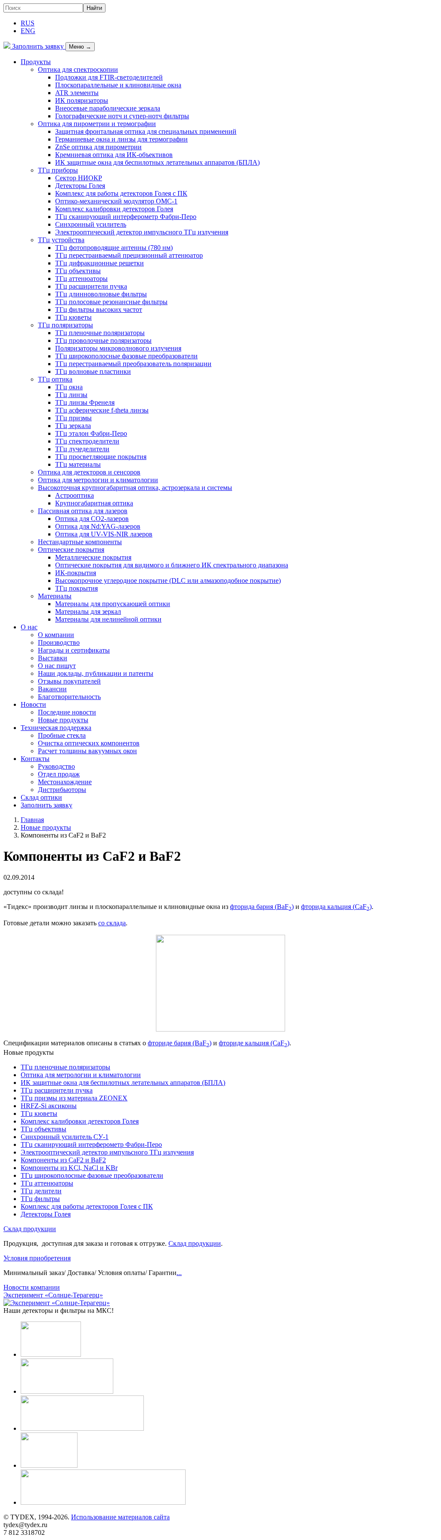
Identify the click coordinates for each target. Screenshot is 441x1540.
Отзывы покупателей (69, 681)
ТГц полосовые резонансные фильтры (111, 301)
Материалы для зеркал (88, 611)
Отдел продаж (59, 774)
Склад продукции (29, 1228)
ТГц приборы (58, 170)
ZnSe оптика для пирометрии (98, 147)
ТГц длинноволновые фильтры (101, 294)
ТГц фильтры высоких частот (98, 309)
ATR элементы (77, 92)
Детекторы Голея (80, 185)
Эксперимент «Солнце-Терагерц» (53, 1295)
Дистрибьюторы (62, 789)
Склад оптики (41, 797)
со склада (112, 923)
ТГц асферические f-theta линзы (102, 410)
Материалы (54, 596)
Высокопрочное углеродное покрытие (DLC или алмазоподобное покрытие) (168, 580)
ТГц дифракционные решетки (99, 263)
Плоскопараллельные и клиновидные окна (118, 85)
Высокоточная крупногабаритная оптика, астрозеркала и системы (135, 487)
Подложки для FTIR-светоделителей (109, 77)
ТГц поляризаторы (65, 325)
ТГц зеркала (73, 425)
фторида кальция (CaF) (336, 906)
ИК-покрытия (75, 572)
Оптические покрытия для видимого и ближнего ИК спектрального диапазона (171, 565)
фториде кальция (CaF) (254, 1043)
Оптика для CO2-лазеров (92, 518)
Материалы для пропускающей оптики (112, 603)
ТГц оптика (55, 379)
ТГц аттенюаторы (81, 278)
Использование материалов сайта (120, 1517)
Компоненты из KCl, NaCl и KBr (69, 1167)
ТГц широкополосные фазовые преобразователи (126, 356)
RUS (27, 23)
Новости (33, 704)
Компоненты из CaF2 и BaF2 (63, 1160)
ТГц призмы (73, 418)
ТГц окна (69, 387)
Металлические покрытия (93, 557)
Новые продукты (63, 720)
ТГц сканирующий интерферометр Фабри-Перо (125, 216)
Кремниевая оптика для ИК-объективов (114, 154)
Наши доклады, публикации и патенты (95, 673)
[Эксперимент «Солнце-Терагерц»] (56, 1302)
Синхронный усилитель (90, 224)
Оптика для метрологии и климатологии (98, 480)
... (179, 1272)
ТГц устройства (61, 239)
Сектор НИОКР (78, 178)
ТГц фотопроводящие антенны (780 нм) (114, 247)
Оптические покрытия (71, 549)
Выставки (52, 658)
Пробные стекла (62, 735)
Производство (59, 642)
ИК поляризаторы (81, 100)
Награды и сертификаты (74, 650)
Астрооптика (74, 495)
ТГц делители (41, 1191)
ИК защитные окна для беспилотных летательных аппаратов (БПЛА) (157, 162)
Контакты (35, 758)
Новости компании (31, 1287)
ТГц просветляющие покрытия (100, 456)
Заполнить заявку (37, 46)
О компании (56, 634)
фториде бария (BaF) (179, 1043)
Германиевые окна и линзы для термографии (121, 139)
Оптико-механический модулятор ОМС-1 (116, 201)
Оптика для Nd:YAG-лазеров (97, 526)
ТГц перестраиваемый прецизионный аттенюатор (129, 255)
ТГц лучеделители (82, 449)
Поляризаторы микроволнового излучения (118, 348)
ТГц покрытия (76, 588)
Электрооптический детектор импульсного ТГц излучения (141, 232)
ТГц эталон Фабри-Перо (91, 433)
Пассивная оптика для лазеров (82, 510)
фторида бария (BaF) (262, 906)
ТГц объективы (78, 270)
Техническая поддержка (56, 727)
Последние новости (67, 712)
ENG (28, 30)
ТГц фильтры (40, 1198)
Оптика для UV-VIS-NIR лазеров (103, 534)
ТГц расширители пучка (91, 286)
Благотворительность (69, 696)
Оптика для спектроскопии (78, 69)
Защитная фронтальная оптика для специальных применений (145, 131)
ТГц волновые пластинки (93, 371)
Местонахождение (65, 781)
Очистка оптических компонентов (89, 743)
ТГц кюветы (73, 317)
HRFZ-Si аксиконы (49, 1105)
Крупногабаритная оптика (94, 503)
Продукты (36, 61)
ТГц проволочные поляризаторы (103, 340)
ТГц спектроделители (87, 441)
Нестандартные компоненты (80, 541)
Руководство (56, 766)
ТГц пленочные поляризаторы (100, 332)
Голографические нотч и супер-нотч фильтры (122, 116)
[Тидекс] (6, 46)
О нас (29, 627)
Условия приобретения (37, 1258)
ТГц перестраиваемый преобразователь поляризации (133, 363)
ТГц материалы (78, 464)
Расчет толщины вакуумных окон (87, 751)
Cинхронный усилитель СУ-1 (65, 1136)
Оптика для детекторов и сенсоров (89, 472)
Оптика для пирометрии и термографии (97, 123)
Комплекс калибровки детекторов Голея (114, 209)
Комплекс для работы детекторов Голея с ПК (121, 193)
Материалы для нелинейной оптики (108, 619)
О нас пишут (57, 665)
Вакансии (52, 689)
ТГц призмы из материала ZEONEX (74, 1098)
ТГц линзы (71, 394)
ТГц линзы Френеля (85, 402)
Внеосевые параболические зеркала (107, 108)
